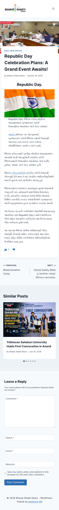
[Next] (51, 330)
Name (10, 437)
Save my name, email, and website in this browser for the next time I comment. (28, 473)
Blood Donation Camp (11, 269)
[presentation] (29, 319)
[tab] (24, 361)
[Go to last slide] (7, 330)
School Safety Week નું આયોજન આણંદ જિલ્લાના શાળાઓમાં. (45, 271)
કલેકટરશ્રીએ (18, 173)
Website (10, 464)
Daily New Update (13, 51)
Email (9, 451)
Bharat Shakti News (16, 76)
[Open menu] (53, 8)
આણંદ (11, 134)
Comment (12, 398)
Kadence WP (35, 501)
